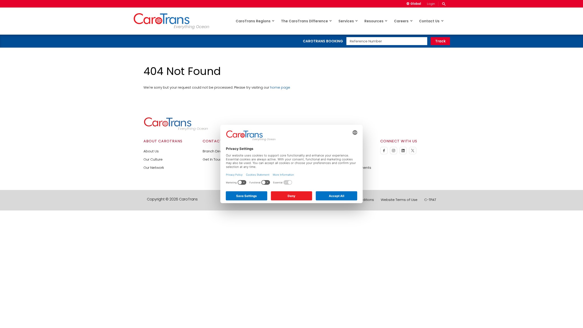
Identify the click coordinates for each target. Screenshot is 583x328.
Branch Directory (216, 151)
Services (346, 21)
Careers (401, 21)
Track (440, 41)
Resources (374, 21)
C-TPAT (430, 199)
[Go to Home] (175, 129)
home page (280, 87)
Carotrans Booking (323, 41)
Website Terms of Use (399, 199)
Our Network (153, 167)
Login (431, 4)
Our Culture (153, 159)
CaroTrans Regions (253, 21)
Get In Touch (213, 159)
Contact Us (429, 21)
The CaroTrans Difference (304, 21)
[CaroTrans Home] (175, 21)
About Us (151, 151)
